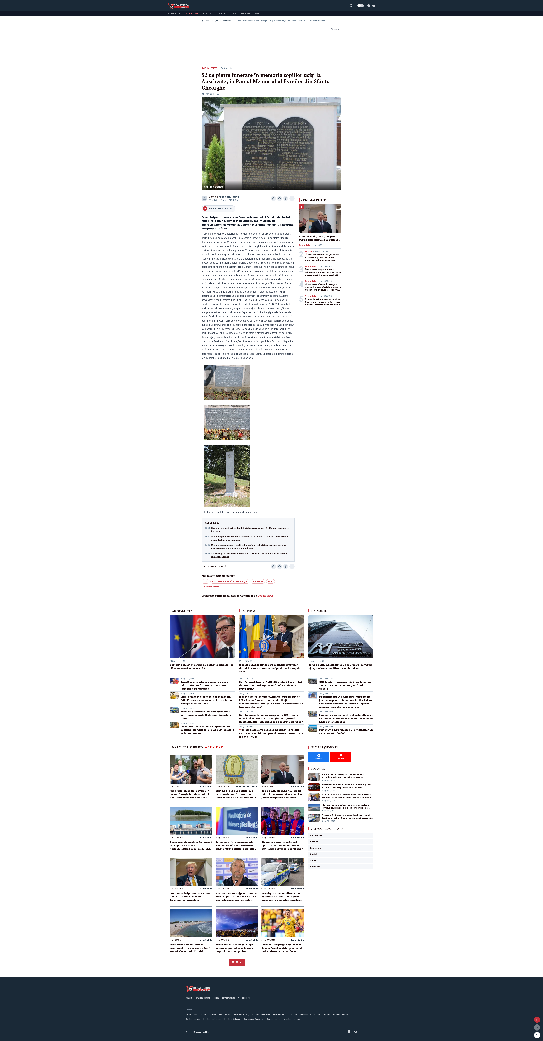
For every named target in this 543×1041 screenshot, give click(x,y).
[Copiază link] (273, 198)
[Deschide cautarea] (351, 5)
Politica (308, 251)
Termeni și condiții (202, 998)
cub (205, 581)
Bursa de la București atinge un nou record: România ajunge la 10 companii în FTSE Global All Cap (340, 666)
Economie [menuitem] (220, 13)
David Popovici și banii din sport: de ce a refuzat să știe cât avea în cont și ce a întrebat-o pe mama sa (250, 538)
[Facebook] (368, 5)
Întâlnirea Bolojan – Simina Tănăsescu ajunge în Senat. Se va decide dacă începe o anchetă (323, 272)
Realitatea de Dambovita (253, 1019)
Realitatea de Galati (322, 1014)
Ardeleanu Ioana (229, 196)
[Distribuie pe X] (292, 198)
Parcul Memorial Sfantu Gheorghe (230, 581)
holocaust (257, 581)
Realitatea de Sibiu (280, 1014)
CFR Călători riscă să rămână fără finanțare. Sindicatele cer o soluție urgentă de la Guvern (345, 685)
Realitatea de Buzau (341, 1014)
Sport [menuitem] (258, 13)
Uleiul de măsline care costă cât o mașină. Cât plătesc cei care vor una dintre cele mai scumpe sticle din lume (248, 546)
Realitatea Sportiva (208, 1014)
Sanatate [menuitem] (245, 13)
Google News (265, 595)
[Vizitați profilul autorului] (204, 198)
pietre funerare (211, 586)
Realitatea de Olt (273, 1019)
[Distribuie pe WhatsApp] (285, 198)
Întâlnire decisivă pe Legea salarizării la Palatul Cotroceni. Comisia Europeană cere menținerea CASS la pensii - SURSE (271, 733)
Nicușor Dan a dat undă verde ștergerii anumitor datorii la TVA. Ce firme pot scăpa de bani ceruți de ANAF (269, 668)
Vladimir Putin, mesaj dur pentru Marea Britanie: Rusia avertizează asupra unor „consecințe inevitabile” (319, 241)
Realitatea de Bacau (232, 1019)
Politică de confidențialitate (224, 998)
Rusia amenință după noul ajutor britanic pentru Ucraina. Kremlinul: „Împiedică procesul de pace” (282, 794)
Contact (189, 998)
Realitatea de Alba (193, 1019)
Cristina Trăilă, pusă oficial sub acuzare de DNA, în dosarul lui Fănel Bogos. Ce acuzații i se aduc (236, 794)
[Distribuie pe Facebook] (279, 198)
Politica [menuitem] (207, 13)
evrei (270, 581)
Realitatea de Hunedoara (301, 1014)
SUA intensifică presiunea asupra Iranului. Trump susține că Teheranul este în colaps (190, 897)
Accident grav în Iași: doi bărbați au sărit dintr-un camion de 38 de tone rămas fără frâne (249, 555)
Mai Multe (236, 962)
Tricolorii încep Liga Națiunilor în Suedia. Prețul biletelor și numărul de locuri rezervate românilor (281, 948)
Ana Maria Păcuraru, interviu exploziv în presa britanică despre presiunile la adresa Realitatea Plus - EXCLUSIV (322, 258)
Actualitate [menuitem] (192, 13)
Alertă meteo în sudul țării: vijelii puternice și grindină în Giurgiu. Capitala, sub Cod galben (235, 948)
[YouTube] (374, 5)
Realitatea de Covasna (247, 786)
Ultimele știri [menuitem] (174, 13)
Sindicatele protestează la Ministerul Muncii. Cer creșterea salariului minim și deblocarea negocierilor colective (346, 718)
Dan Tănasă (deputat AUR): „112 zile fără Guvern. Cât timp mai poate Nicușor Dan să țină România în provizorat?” (270, 685)
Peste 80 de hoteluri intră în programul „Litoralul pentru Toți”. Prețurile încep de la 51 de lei (190, 948)
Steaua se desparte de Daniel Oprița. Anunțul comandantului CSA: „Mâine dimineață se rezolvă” (282, 845)
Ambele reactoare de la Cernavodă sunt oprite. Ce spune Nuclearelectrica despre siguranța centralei (191, 847)
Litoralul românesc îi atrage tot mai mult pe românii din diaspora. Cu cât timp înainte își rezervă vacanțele (323, 288)
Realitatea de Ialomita (261, 1014)
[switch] (360, 5)
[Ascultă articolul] (537, 1020)
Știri (216, 21)
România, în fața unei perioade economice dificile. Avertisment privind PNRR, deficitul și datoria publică (235, 847)
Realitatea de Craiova (291, 1019)
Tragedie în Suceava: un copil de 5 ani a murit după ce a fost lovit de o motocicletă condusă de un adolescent (322, 303)
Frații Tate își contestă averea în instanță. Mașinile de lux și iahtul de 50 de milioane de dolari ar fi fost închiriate (189, 796)
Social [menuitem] (233, 13)
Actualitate (227, 21)
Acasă (207, 21)
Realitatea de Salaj (241, 1014)
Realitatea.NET (191, 1014)
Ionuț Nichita (206, 786)
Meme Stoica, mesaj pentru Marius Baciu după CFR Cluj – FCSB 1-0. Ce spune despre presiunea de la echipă (236, 898)
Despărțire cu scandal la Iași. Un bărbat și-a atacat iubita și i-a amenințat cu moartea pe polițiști (281, 897)
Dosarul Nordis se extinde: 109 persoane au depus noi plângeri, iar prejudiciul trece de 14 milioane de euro (207, 730)
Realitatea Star (225, 1014)
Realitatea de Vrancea (212, 1019)
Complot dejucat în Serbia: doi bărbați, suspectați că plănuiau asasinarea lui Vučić (250, 529)
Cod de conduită (244, 998)
